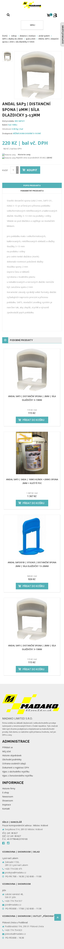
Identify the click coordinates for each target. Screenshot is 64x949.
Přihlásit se (7, 747)
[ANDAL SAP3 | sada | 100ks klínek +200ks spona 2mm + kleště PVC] (32, 453)
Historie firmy (8, 788)
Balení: (5, 125)
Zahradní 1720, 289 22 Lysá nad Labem (16, 863)
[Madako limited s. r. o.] (32, 5)
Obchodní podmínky (11, 759)
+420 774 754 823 (13, 930)
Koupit (32, 170)
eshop (14, 36)
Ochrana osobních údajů (14, 763)
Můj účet (6, 751)
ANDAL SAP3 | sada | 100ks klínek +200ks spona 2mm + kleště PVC (32, 481)
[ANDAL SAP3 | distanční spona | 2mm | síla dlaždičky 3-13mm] (32, 370)
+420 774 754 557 (13, 901)
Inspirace (6, 804)
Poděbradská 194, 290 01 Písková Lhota (24, 926)
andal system (44, 36)
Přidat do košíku (33, 420)
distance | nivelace (28, 36)
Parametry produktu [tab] (32, 190)
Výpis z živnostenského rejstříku (17, 775)
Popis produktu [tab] (32, 185)
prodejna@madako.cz (15, 872)
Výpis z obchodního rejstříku (15, 771)
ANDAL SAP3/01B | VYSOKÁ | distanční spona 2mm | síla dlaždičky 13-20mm (32, 564)
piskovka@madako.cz (15, 933)
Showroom (7, 800)
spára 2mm (30, 39)
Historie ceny (24, 154)
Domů (4, 36)
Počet (5, 170)
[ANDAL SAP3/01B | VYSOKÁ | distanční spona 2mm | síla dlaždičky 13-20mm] (32, 536)
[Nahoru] (57, 918)
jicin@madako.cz (13, 904)
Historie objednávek (11, 755)
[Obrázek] (7, 56)
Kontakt (6, 808)
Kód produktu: (8, 121)
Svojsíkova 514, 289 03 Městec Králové (24, 829)
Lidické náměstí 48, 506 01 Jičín (14, 896)
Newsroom (7, 796)
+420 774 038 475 (13, 868)
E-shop (5, 792)
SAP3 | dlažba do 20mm (12, 39)
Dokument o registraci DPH (15, 767)
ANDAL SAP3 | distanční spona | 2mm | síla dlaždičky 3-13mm (32, 398)
